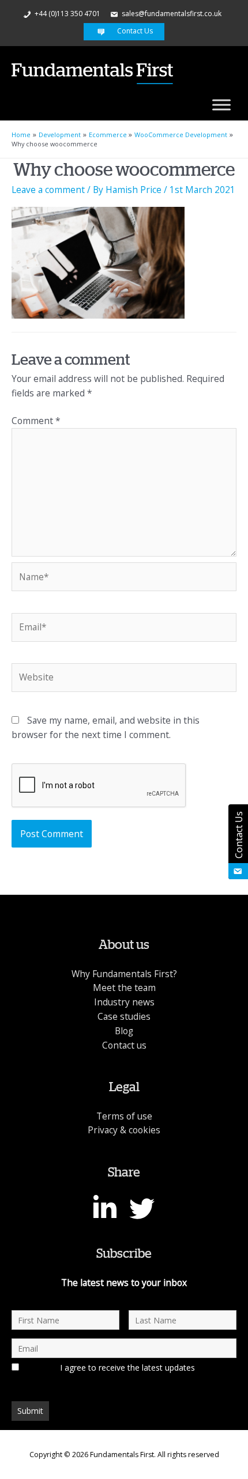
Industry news (124, 1002)
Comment (36, 420)
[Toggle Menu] (221, 104)
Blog (124, 1030)
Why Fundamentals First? (124, 973)
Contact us (124, 1045)
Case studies (124, 1016)
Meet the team (124, 987)
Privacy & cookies (124, 1130)
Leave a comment (48, 189)
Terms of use (124, 1116)
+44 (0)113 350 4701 (66, 13)
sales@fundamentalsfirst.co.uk (170, 13)
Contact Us (134, 31)
